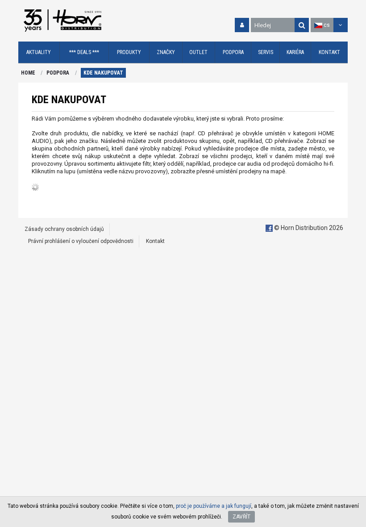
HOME (28, 73)
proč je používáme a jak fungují (213, 506)
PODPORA (57, 73)
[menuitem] (39, 52)
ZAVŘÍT (241, 517)
